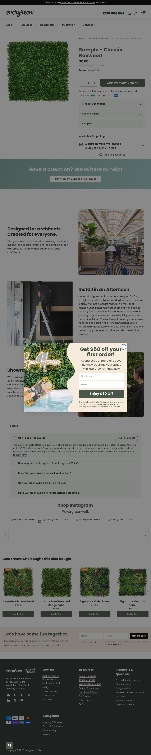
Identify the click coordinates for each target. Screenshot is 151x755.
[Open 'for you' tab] (9, 745)
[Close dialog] (123, 347)
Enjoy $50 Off (101, 393)
